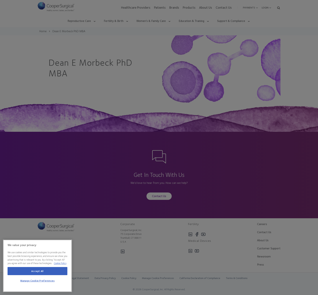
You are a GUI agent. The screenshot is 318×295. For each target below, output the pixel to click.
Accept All (37, 271)
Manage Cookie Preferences (37, 280)
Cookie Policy (60, 263)
